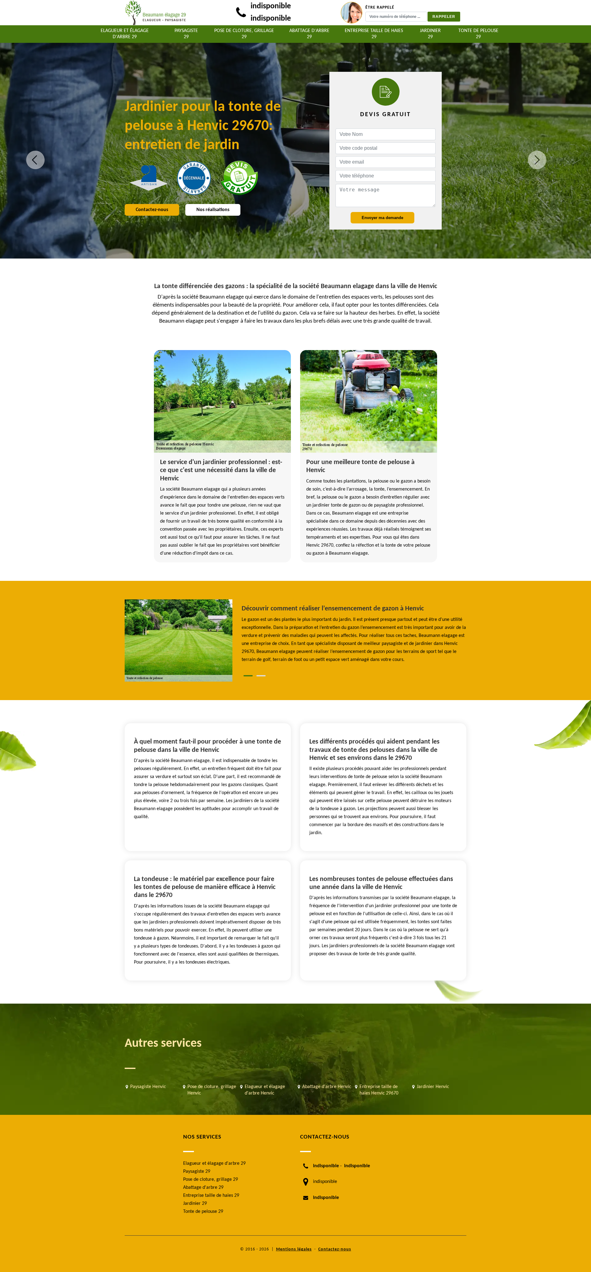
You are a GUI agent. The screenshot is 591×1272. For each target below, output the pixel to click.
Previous (35, 160)
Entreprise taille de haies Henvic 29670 (379, 1090)
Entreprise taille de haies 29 (374, 34)
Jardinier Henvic (433, 1086)
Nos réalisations (212, 209)
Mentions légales (294, 1249)
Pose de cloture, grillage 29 (244, 34)
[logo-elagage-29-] (155, 12)
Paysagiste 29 (186, 34)
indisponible (271, 6)
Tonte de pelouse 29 (478, 34)
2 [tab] (261, 675)
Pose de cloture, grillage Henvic (211, 1090)
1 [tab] (248, 675)
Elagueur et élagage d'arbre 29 (125, 34)
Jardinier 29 (430, 34)
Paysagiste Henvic (148, 1086)
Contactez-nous (152, 209)
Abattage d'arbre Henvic (326, 1086)
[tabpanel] (354, 634)
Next (537, 160)
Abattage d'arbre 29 (309, 34)
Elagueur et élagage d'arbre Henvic (265, 1090)
